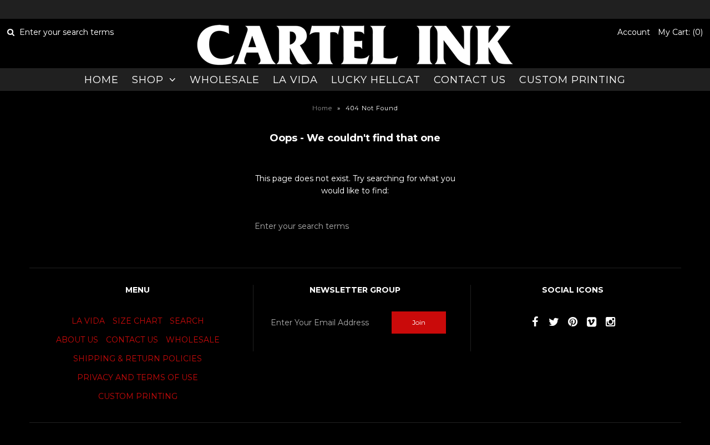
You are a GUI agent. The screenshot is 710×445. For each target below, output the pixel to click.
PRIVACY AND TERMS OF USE (137, 377)
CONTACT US (470, 80)
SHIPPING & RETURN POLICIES (137, 359)
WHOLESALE (225, 80)
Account (633, 32)
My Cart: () (680, 32)
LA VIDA (295, 80)
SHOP (148, 80)
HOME (101, 80)
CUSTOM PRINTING (572, 80)
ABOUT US (77, 340)
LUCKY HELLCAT (375, 80)
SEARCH (187, 321)
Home (322, 108)
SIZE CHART (137, 321)
